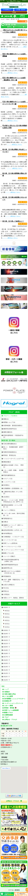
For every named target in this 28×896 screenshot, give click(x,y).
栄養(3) (5, 522)
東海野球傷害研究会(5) (10, 564)
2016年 (5, 660)
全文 (25, 27)
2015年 (5, 663)
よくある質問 (8, 696)
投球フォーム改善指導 (11, 710)
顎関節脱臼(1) (7, 518)
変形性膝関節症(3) (9, 475)
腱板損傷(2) (7, 462)
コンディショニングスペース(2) (13, 550)
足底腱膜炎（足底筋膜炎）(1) (12, 488)
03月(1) (7, 620)
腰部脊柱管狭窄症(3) (10, 429)
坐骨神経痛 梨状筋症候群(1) (12, 425)
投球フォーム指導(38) (10, 543)
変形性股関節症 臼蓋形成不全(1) (13, 436)
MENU (7, 16)
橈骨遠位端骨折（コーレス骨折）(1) (12, 506)
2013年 (5, 670)
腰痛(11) (6, 419)
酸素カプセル (8, 712)
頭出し (10, 27)
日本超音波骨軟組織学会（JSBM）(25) (11, 560)
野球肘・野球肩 (9, 708)
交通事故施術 (8, 715)
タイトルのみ (18, 27)
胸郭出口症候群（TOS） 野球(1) (13, 466)
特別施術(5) (7, 576)
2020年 (5, 647)
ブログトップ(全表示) (10, 416)
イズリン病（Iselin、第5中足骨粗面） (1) (14, 514)
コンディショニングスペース (13, 703)
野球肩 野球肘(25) (9, 455)
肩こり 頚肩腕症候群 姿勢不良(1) (13, 448)
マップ (13, 796)
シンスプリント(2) (9, 482)
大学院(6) (6, 594)
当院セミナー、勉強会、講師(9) (13, 598)
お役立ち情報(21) (9, 584)
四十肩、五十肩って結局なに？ (13, 221)
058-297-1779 (7, 726)
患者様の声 (7, 701)
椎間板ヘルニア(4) (9, 422)
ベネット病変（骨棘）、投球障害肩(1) (13, 471)
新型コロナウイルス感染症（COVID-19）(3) (12, 572)
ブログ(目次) (21, 21)
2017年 (5, 657)
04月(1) (7, 617)
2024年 (5, 633)
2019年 (5, 650)
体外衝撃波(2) (7, 533)
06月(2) (7, 610)
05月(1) (7, 614)
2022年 (5, 640)
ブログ (7, 19)
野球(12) (6, 591)
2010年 (5, 680)
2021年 (5, 643)
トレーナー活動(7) (9, 556)
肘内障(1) (6, 485)
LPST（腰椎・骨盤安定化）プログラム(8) (13, 580)
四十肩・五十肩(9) (9, 440)
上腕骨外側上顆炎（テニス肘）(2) (13, 492)
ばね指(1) (6, 497)
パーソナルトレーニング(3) (12, 546)
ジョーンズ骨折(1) (9, 510)
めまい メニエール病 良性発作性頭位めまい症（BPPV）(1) (13, 501)
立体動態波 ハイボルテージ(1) (13, 537)
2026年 (5, 607)
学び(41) (6, 588)
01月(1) (7, 627)
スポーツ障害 (8, 705)
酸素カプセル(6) (8, 553)
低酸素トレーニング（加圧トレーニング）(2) (13, 526)
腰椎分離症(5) (7, 432)
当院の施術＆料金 (10, 694)
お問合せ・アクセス (10, 719)
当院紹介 (7, 692)
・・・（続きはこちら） (10, 73)
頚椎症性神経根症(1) (10, 452)
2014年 (5, 666)
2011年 (5, 676)
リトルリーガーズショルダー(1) (13, 458)
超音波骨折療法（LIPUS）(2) (12, 530)
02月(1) (7, 624)
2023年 (5, 637)
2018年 (5, 653)
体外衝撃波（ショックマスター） (15, 698)
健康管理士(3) (7, 568)
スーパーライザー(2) (10, 540)
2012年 (5, 673)
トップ (2, 19)
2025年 (5, 630)
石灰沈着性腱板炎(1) (10, 444)
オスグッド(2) (7, 478)
